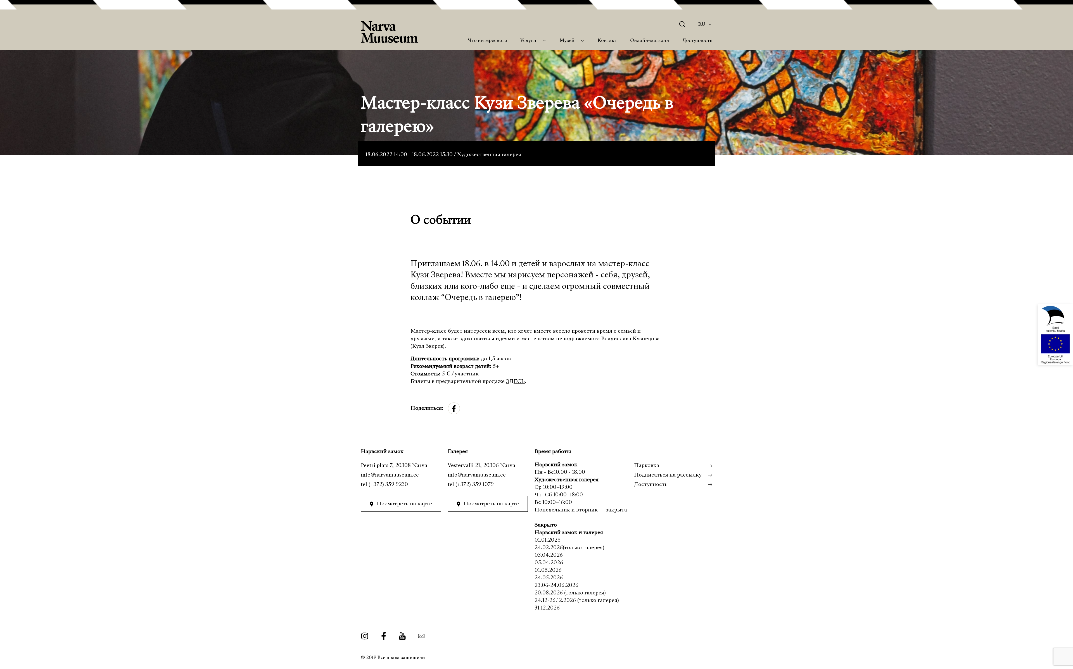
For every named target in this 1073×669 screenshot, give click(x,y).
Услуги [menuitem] (528, 41)
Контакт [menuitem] (607, 41)
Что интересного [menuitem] (487, 41)
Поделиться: (426, 408)
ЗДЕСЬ (515, 381)
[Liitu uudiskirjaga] (419, 636)
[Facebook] (383, 636)
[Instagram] (366, 636)
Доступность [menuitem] (697, 41)
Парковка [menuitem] (646, 465)
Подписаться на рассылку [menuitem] (668, 475)
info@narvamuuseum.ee (390, 475)
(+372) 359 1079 (474, 484)
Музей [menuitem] (567, 41)
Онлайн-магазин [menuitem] (649, 41)
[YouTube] (402, 636)
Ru (701, 24)
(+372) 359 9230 (388, 484)
